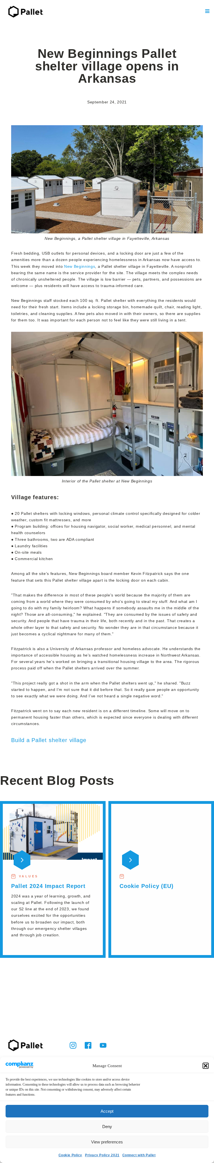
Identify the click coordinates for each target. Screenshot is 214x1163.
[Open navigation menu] (207, 11)
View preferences (107, 1142)
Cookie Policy (70, 1155)
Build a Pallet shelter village (48, 740)
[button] (205, 1066)
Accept (107, 1111)
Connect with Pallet (139, 1155)
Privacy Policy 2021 (102, 1155)
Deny (107, 1126)
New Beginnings (79, 266)
